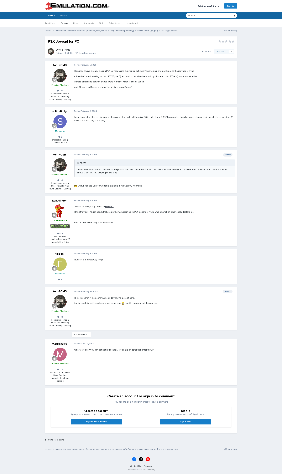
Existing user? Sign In (209, 6)
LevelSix (109, 206)
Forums (64, 23)
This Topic (222, 15)
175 (61, 369)
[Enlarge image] (75, 185)
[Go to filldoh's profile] (60, 264)
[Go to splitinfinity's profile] (60, 121)
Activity (63, 15)
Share (207, 51)
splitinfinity (59, 111)
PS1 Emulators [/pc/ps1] (86, 53)
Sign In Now (185, 421)
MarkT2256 (59, 343)
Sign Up (230, 6)
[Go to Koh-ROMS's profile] (51, 51)
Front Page (50, 23)
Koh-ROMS (64, 50)
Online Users (114, 23)
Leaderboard (132, 23)
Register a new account (96, 421)
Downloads (89, 23)
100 (61, 91)
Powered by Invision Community (141, 470)
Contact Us (135, 466)
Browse (51, 15)
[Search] (234, 15)
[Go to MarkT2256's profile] (60, 354)
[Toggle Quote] (78, 163)
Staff (101, 23)
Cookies (148, 466)
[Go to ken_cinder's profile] (60, 211)
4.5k (61, 233)
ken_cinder (59, 200)
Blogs (75, 23)
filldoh (59, 253)
